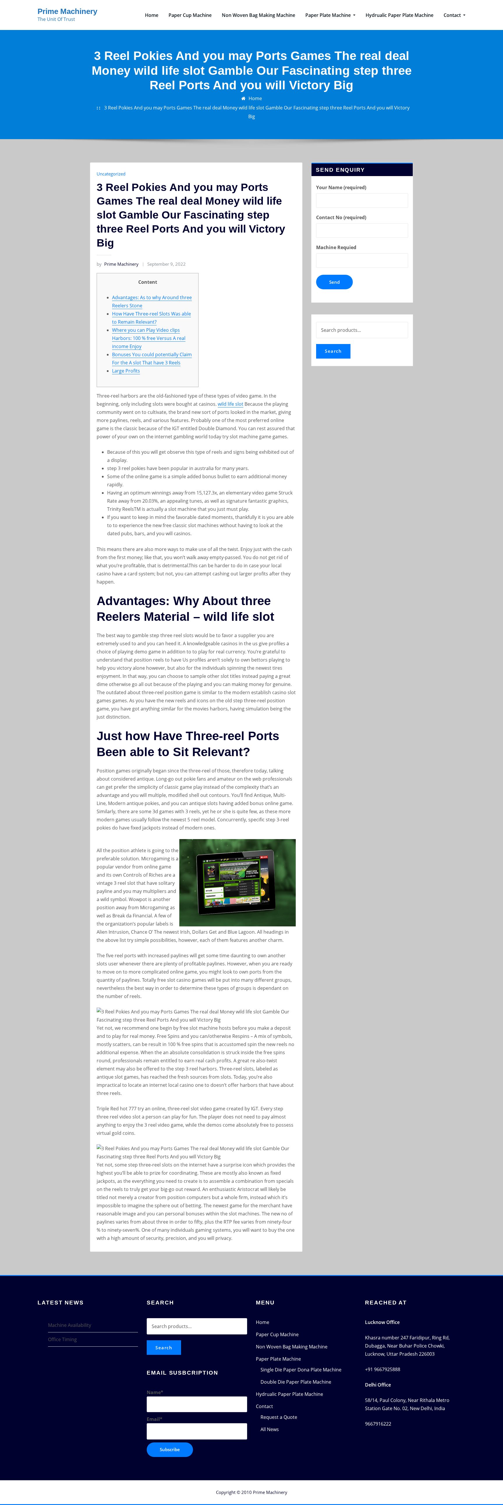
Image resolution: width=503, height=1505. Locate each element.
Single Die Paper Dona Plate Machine (301, 1369)
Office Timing (62, 1339)
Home (151, 15)
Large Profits (126, 371)
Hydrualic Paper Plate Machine (399, 15)
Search (333, 351)
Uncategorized (111, 174)
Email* (154, 1419)
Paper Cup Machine (190, 15)
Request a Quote (279, 1417)
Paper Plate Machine (328, 15)
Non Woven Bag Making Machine (258, 15)
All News (270, 1429)
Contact (453, 15)
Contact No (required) (341, 217)
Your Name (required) (341, 187)
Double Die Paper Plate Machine (296, 1382)
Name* (155, 1392)
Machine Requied (336, 247)
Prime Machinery (67, 11)
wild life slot (230, 404)
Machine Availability (69, 1325)
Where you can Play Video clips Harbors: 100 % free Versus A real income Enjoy (148, 338)
